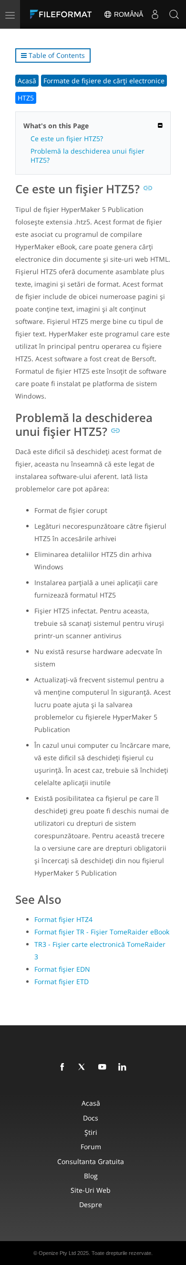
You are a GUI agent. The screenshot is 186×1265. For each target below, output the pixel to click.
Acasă (27, 80)
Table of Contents (56, 55)
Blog (91, 1175)
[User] (155, 14)
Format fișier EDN (62, 969)
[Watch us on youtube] (104, 1067)
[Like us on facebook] (64, 1067)
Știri (90, 1132)
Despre (90, 1204)
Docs (90, 1117)
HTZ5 (26, 97)
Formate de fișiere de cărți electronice (104, 80)
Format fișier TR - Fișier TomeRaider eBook (101, 931)
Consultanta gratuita (90, 1161)
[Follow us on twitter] (84, 1067)
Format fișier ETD (61, 981)
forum (91, 1146)
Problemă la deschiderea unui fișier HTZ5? (88, 155)
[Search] (174, 14)
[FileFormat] (63, 14)
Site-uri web (91, 1190)
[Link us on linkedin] (124, 1067)
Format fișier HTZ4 (63, 919)
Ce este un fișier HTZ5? (67, 138)
